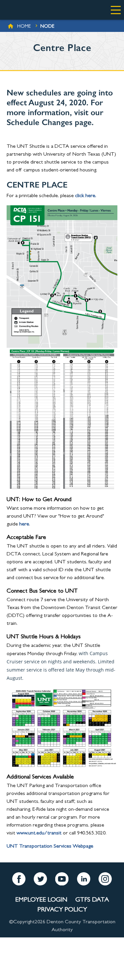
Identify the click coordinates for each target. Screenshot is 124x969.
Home (24, 26)
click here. (85, 196)
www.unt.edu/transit (39, 833)
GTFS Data (92, 900)
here (24, 524)
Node (47, 26)
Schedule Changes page (49, 122)
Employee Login (41, 900)
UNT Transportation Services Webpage (50, 846)
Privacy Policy (62, 910)
